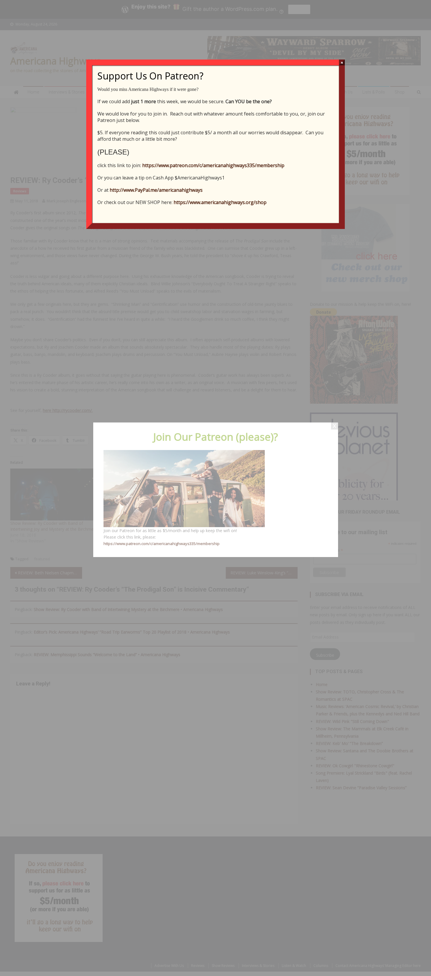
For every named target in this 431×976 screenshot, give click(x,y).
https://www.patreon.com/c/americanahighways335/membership (213, 165)
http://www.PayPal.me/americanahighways (156, 190)
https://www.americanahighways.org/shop (220, 202)
